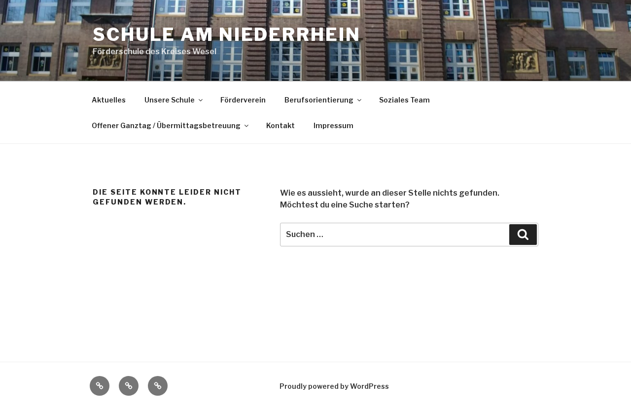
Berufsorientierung (318, 100)
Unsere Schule (169, 100)
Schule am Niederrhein (226, 34)
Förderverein (243, 100)
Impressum (333, 125)
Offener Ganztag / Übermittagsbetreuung (166, 125)
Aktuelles (109, 100)
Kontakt (280, 125)
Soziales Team (404, 100)
